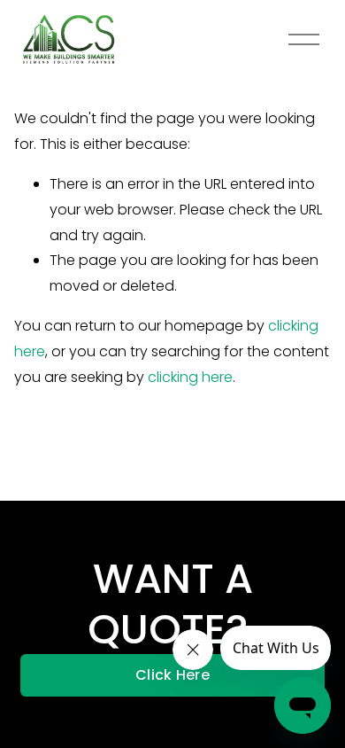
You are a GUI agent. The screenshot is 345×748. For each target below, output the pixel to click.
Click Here (172, 675)
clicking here (190, 377)
